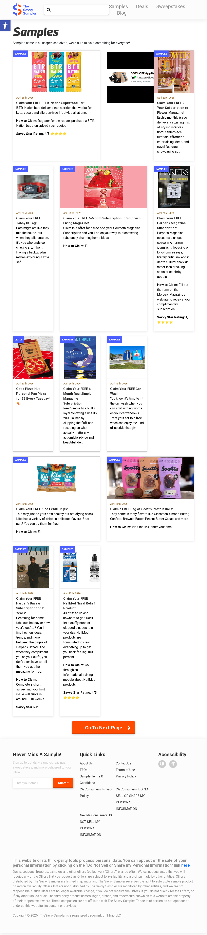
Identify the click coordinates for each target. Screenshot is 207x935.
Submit (63, 783)
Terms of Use (125, 770)
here (185, 865)
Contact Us (123, 763)
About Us (86, 763)
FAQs (84, 770)
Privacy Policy (126, 776)
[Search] (48, 10)
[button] (5, 25)
